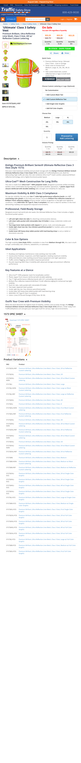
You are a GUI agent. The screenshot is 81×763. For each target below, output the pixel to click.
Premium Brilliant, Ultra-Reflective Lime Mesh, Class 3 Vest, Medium (43, 458)
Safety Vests (15, 24)
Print (67, 53)
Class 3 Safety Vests (29, 24)
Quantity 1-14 (48, 43)
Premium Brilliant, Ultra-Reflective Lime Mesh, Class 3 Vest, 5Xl (41, 442)
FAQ (11, 5)
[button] (38, 72)
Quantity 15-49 (59, 43)
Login (62, 19)
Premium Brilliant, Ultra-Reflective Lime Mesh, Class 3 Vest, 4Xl (41, 400)
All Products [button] (10, 19)
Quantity (47, 131)
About (43, 5)
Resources (18, 5)
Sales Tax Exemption (31, 5)
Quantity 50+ (71, 43)
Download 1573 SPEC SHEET (19, 320)
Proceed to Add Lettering (67, 137)
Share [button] (56, 53)
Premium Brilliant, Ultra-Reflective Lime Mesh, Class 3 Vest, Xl (40, 404)
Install (6, 5)
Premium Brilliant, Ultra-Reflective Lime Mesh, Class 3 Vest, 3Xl (41, 420)
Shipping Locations (61, 5)
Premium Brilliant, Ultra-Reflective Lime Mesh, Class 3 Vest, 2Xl (41, 374)
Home (5, 24)
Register (69, 19)
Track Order (74, 5)
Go (48, 19)
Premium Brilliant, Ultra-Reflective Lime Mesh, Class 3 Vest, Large (42, 384)
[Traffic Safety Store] (15, 10)
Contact (50, 5)
